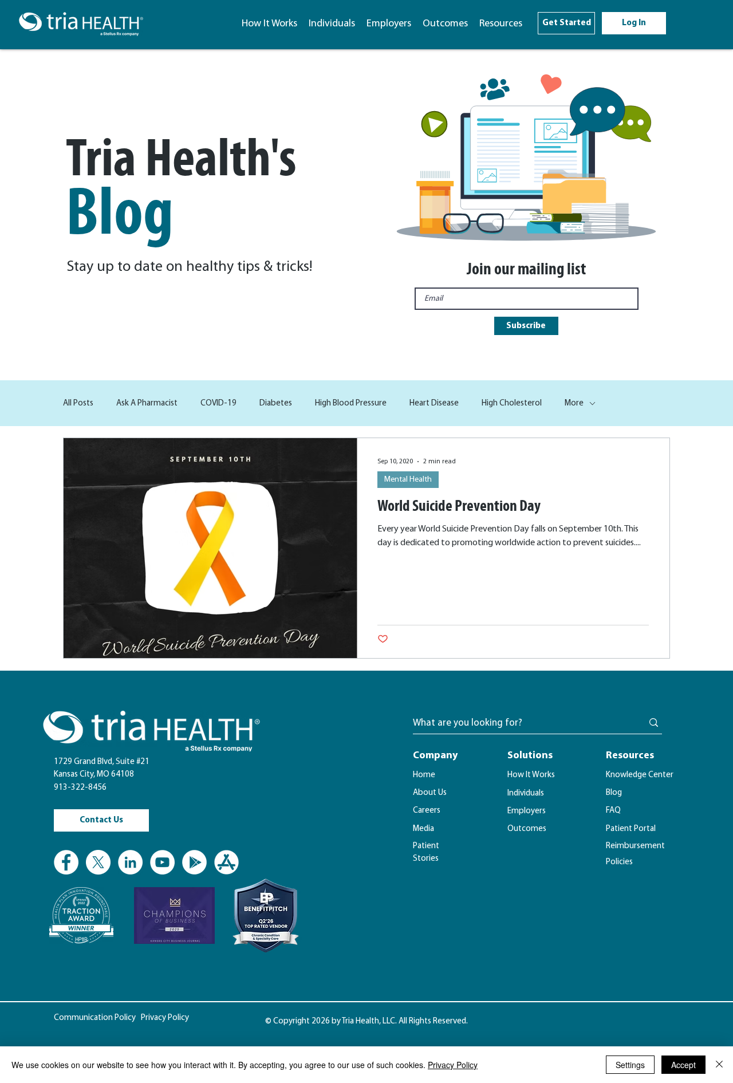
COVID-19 (218, 403)
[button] (501, 24)
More (574, 403)
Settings (630, 1064)
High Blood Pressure (351, 403)
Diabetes (275, 403)
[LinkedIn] (130, 862)
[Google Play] (194, 862)
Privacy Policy (453, 1064)
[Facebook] (66, 862)
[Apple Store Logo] (226, 862)
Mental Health (408, 479)
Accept (683, 1064)
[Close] (719, 1065)
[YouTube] (162, 862)
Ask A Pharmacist (147, 403)
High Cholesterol (512, 403)
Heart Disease (434, 403)
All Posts (78, 403)
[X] (98, 862)
